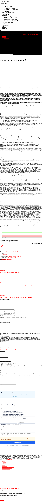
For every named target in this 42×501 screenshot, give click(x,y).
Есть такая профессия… (11, 19)
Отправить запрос (17, 442)
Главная (1, 55)
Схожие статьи (3, 259)
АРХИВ (4, 28)
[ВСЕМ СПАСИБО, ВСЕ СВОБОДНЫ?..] (6, 269)
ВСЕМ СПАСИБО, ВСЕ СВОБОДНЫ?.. (9, 272)
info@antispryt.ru (10, 459)
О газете (3, 461)
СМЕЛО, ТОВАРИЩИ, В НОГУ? (8, 481)
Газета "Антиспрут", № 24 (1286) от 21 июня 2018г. (13, 251)
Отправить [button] (2, 500)
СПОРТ (6, 11)
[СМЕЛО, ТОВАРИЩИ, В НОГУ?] (2, 478)
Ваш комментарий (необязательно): (8, 495)
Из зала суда (7, 14)
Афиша (6, 25)
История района (9, 23)
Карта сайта (4, 466)
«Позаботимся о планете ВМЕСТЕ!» (14, 256)
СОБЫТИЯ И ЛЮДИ (10, 17)
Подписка (4, 463)
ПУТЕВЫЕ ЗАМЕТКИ (11, 20)
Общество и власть (9, 8)
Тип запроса (2, 399)
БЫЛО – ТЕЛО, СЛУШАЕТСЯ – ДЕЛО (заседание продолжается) (16, 297)
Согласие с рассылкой (6, 469)
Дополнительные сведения (5, 431)
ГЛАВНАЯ (5, 2)
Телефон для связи (6, 428)
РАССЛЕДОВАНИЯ (8, 13)
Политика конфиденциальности (8, 467)
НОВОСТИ (5, 3)
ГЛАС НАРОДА (7, 16)
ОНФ (4, 27)
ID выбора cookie (10, 424)
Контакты (4, 462)
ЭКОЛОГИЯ (8, 6)
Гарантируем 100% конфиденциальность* (8, 349)
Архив (3, 465)
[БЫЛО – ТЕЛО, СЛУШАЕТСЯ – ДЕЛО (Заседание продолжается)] (6, 281)
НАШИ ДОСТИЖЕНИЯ (11, 9)
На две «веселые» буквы (11, 257)
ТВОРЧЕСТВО (8, 22)
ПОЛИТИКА (8, 5)
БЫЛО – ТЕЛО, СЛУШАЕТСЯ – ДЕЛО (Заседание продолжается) (16, 284)
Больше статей (9, 259)
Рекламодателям (5, 464)
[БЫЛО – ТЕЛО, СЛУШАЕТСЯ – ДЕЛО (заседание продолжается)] (6, 294)
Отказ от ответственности (7, 468)
